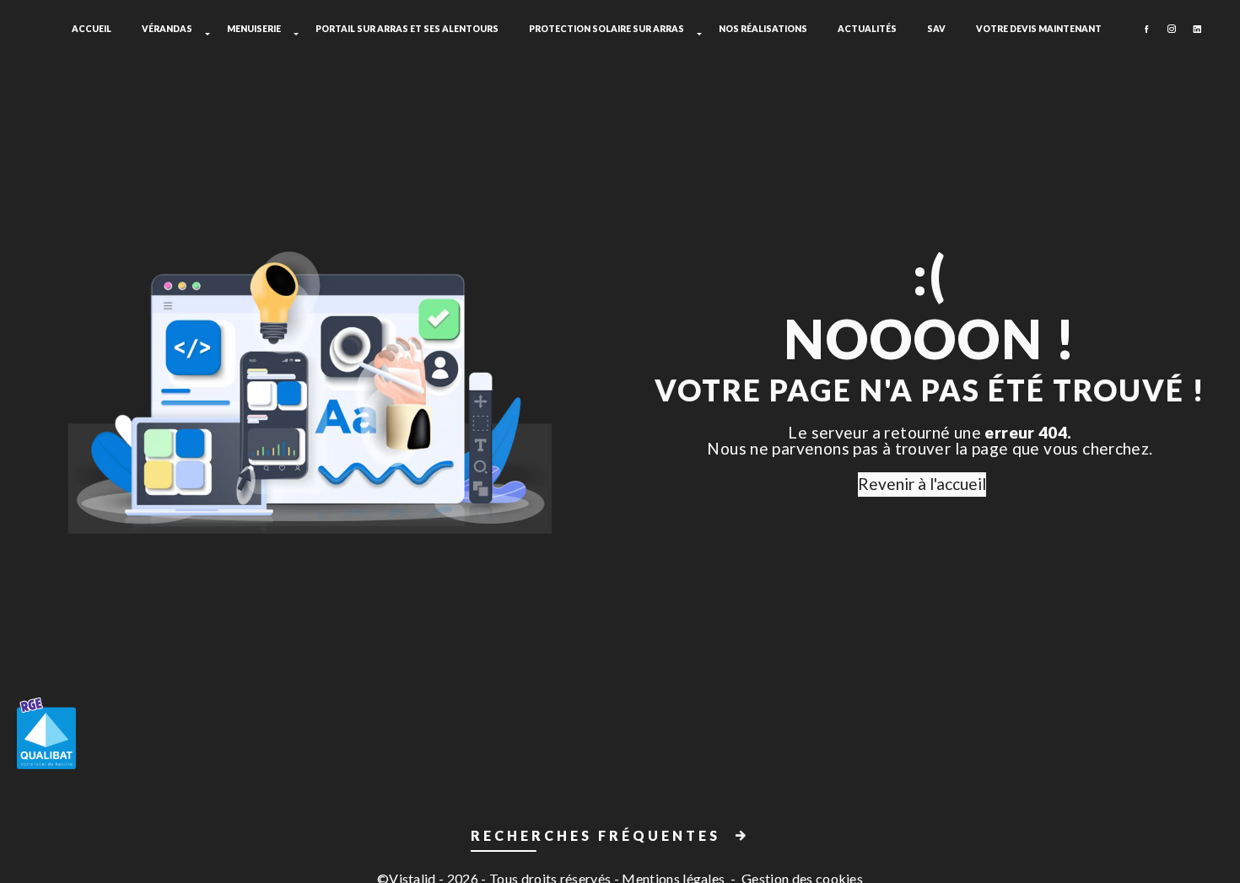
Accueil (91, 29)
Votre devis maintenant (1039, 29)
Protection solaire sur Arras (606, 29)
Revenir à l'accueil (922, 483)
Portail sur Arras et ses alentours (407, 29)
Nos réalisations (763, 29)
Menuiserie (254, 29)
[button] (620, 838)
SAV (936, 29)
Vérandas (167, 29)
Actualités (867, 29)
